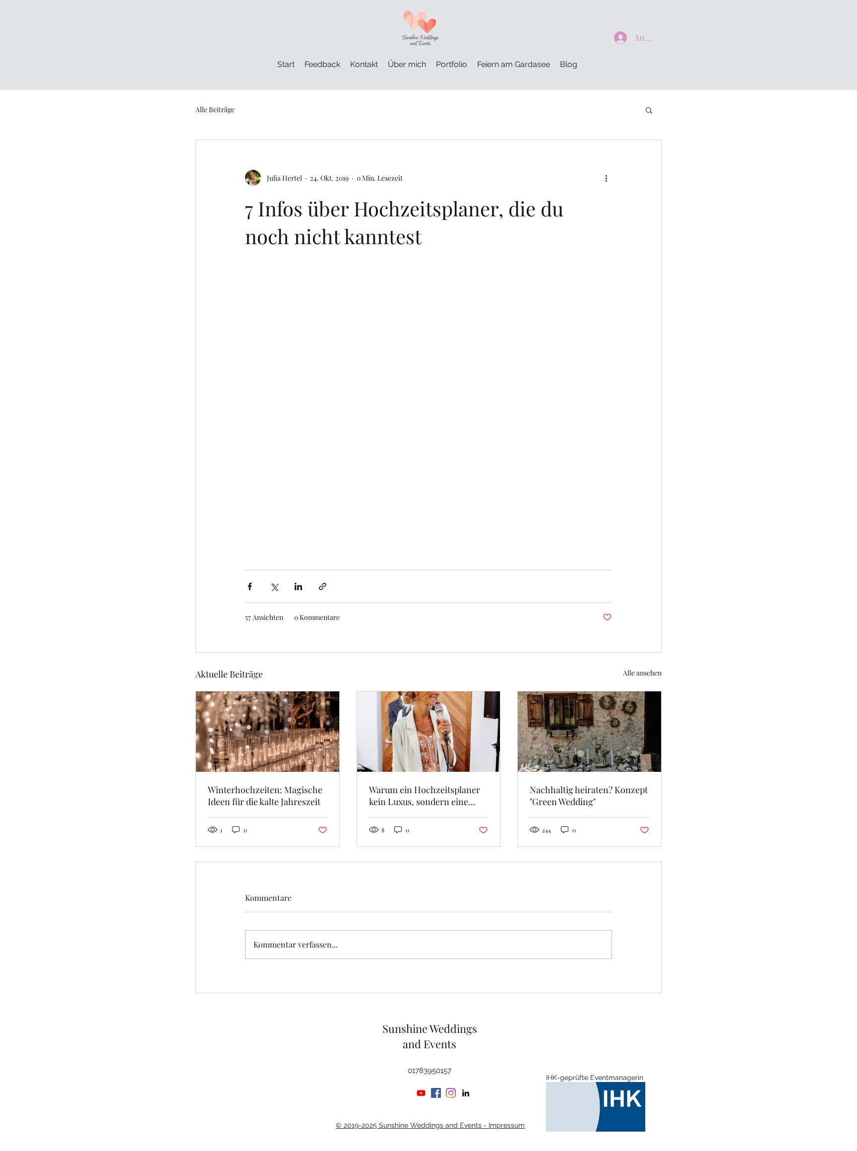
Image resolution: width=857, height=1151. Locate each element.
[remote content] (428, 409)
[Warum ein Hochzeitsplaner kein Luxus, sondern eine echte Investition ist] (428, 731)
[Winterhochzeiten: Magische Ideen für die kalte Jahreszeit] (267, 731)
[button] (649, 110)
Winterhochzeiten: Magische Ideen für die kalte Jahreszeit (265, 796)
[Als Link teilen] (322, 586)
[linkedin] (466, 1093)
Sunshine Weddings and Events (429, 1036)
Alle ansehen (642, 672)
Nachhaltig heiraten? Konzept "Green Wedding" (589, 796)
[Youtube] (421, 1093)
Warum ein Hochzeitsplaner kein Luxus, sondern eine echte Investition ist (424, 796)
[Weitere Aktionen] (606, 178)
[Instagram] (451, 1093)
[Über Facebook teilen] (249, 586)
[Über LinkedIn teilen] (298, 586)
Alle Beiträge (215, 109)
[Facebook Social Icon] (436, 1093)
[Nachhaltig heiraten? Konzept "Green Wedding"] (589, 731)
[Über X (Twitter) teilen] (274, 586)
